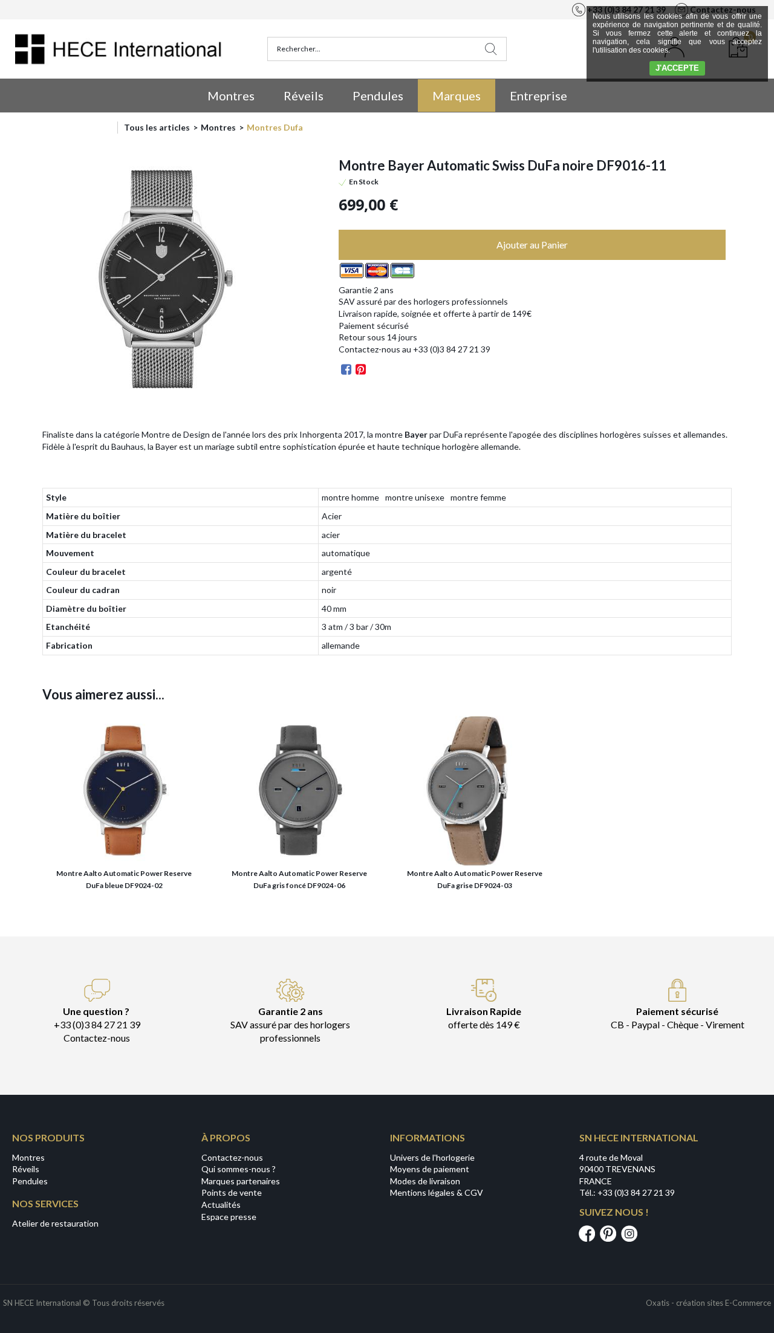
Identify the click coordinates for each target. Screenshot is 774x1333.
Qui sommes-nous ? (238, 1169)
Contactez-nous (232, 1157)
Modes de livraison (425, 1181)
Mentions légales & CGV (436, 1192)
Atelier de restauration (55, 1223)
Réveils (304, 95)
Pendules (378, 95)
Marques (456, 95)
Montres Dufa (275, 127)
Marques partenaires (240, 1181)
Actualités (221, 1204)
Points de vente (231, 1192)
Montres (231, 95)
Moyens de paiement (429, 1169)
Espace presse (228, 1216)
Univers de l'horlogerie (432, 1157)
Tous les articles (157, 127)
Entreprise (538, 95)
